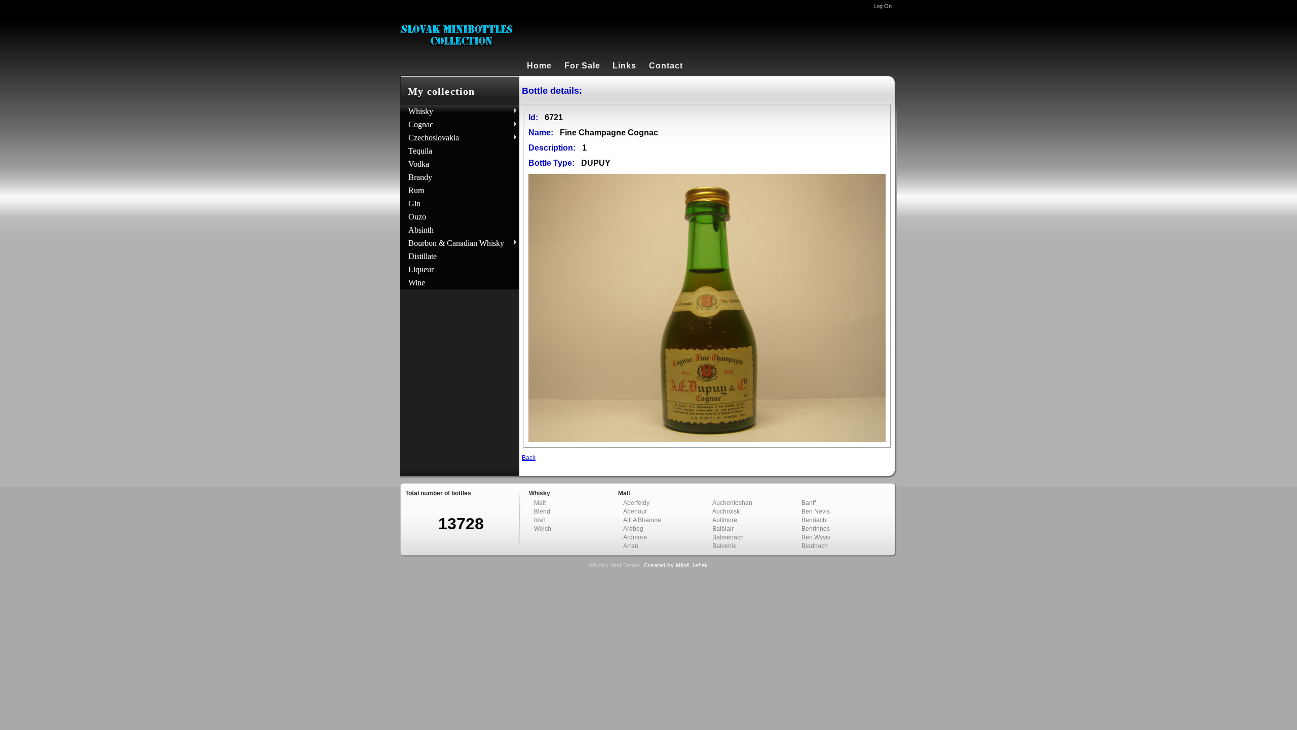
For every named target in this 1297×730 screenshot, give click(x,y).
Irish (540, 520)
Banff (809, 502)
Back (529, 457)
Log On (882, 6)
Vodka (418, 164)
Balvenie (724, 546)
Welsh (542, 528)
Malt (540, 502)
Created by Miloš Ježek (676, 565)
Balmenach (728, 537)
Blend (542, 511)
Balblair (723, 528)
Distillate (422, 256)
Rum (416, 190)
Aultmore (724, 520)
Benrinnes (816, 528)
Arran (630, 546)
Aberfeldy (636, 502)
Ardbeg (633, 528)
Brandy (420, 177)
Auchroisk (726, 511)
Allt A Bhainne (642, 520)
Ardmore (635, 537)
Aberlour (635, 511)
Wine (416, 282)
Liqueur (421, 269)
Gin (414, 203)
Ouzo (417, 216)
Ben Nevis (816, 511)
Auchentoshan (732, 502)
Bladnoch (815, 546)
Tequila (420, 151)
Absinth (421, 230)
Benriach (814, 520)
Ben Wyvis (816, 537)
